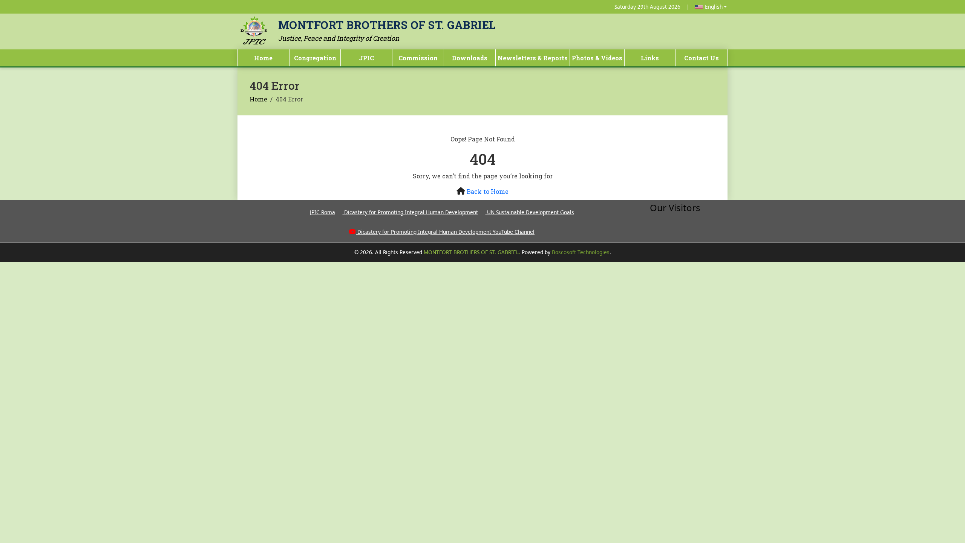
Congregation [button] (315, 58)
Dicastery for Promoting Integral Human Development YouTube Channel (446, 231)
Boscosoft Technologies (581, 252)
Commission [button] (418, 58)
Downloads (469, 58)
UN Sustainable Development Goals (530, 212)
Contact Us (701, 58)
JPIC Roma (322, 212)
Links (650, 58)
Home (263, 58)
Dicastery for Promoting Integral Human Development (410, 212)
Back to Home (488, 191)
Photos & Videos (597, 58)
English (714, 6)
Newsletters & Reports (533, 58)
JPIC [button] (366, 58)
